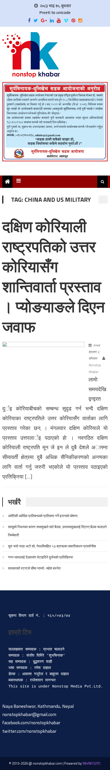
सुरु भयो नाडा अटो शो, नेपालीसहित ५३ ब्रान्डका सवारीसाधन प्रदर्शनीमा (52, 546)
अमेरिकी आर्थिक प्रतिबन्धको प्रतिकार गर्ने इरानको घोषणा (43, 515)
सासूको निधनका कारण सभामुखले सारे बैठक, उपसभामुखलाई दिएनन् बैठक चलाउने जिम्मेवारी (57, 531)
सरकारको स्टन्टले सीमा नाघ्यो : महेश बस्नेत (34, 568)
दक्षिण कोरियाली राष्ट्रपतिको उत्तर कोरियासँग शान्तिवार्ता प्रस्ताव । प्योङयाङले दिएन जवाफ (53, 276)
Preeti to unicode (55, 12)
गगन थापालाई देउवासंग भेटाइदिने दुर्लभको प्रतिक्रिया (40, 557)
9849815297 (91, 763)
